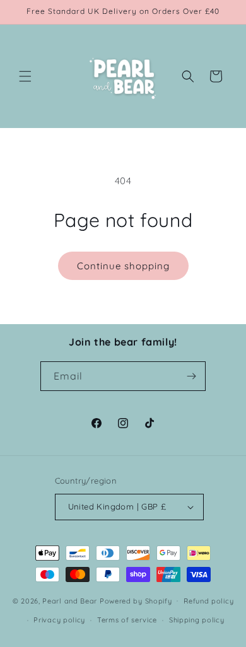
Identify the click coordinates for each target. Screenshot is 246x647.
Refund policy (208, 601)
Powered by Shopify (136, 600)
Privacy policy (59, 619)
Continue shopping (123, 266)
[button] (25, 76)
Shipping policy (197, 619)
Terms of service (127, 619)
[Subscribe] (191, 376)
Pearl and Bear (69, 600)
